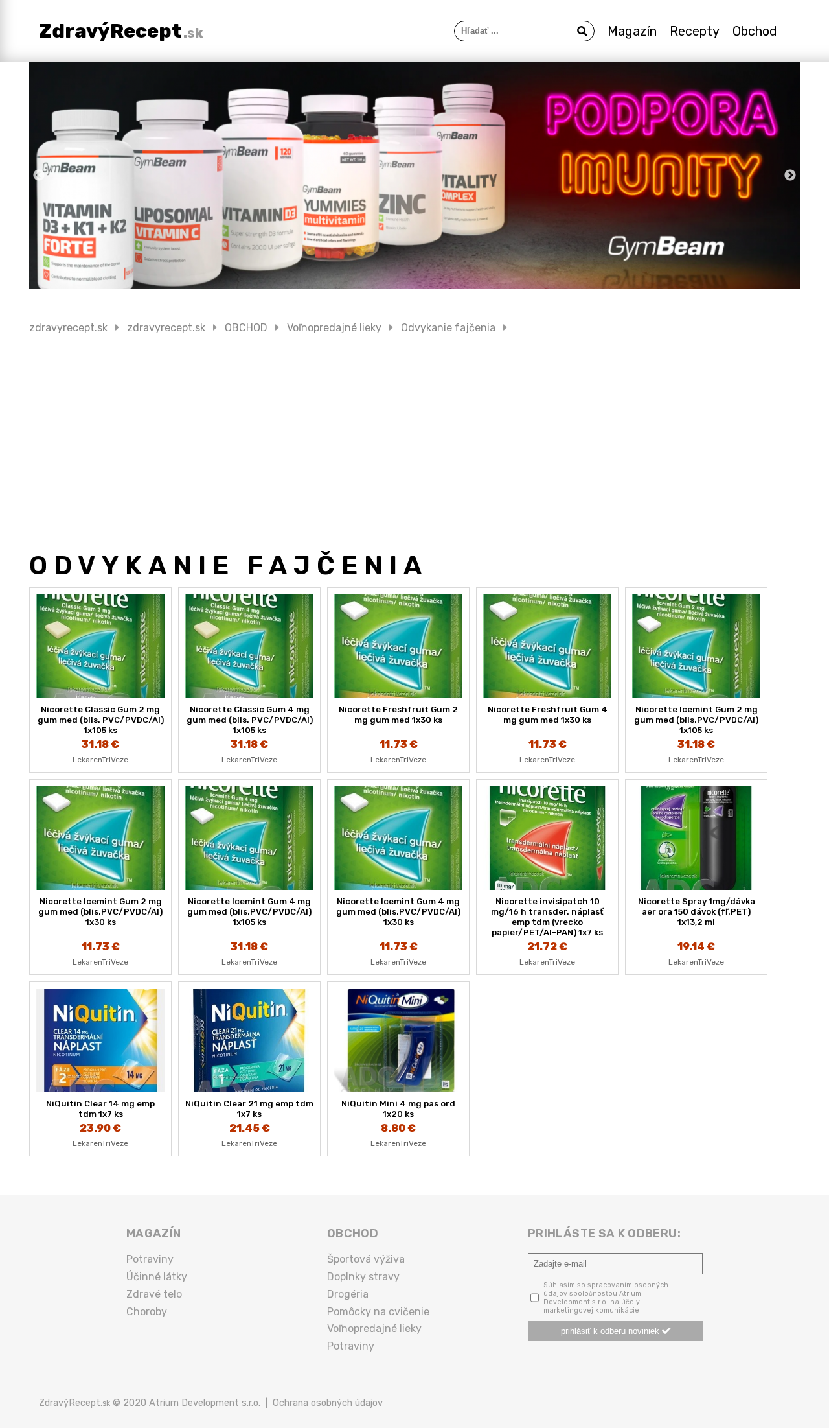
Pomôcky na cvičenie (378, 1311)
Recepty (695, 31)
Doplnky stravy (363, 1276)
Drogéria (348, 1294)
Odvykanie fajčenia (448, 328)
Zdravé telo (154, 1294)
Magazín (632, 31)
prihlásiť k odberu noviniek (611, 1331)
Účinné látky (156, 1276)
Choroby (146, 1311)
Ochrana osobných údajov (328, 1403)
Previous (38, 175)
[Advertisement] (414, 442)
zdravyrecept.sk (68, 328)
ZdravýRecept (121, 31)
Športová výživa (366, 1259)
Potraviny (150, 1259)
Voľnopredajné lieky (334, 328)
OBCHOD (246, 328)
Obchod (754, 31)
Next (790, 175)
